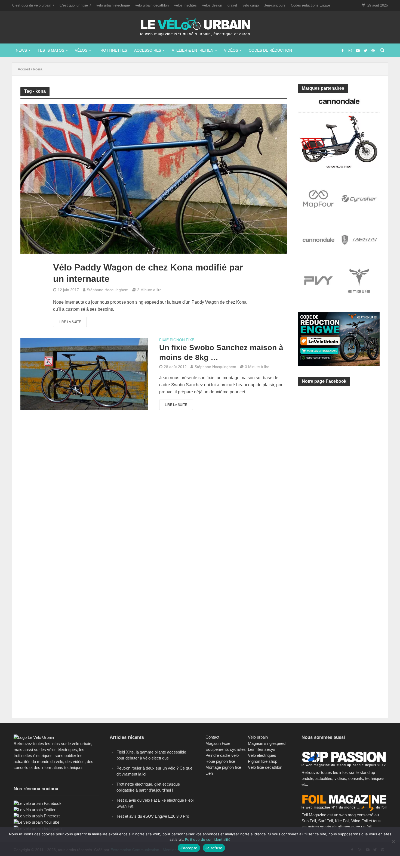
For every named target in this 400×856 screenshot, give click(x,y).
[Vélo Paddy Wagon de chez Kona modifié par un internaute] (153, 178)
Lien (209, 773)
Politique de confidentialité (207, 839)
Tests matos (51, 50)
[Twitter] (35, 809)
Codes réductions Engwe (310, 5)
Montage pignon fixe (223, 767)
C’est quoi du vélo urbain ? (33, 5)
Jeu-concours (274, 5)
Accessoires (147, 50)
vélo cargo (250, 5)
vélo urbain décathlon (152, 5)
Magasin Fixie (217, 743)
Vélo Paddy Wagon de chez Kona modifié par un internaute (148, 273)
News (21, 50)
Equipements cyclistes (225, 749)
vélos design (212, 5)
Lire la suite (70, 322)
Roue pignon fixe (220, 761)
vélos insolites (185, 5)
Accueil (24, 69)
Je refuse (213, 848)
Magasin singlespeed (266, 743)
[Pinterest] (37, 815)
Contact (212, 737)
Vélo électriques (262, 755)
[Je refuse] (393, 841)
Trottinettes (112, 50)
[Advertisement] (339, 442)
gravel (232, 5)
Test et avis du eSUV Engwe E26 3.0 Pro (152, 816)
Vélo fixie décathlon (265, 767)
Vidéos (231, 50)
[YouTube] (36, 822)
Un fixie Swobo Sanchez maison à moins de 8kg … (221, 352)
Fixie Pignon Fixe (176, 340)
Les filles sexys (261, 749)
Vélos (81, 50)
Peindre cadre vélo (222, 755)
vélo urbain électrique (113, 5)
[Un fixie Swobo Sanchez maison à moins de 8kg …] (84, 373)
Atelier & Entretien (192, 50)
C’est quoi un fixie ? (75, 5)
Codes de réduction (270, 50)
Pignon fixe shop (262, 761)
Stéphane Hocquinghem (107, 290)
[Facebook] (37, 803)
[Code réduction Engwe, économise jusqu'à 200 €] (339, 338)
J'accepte (188, 848)
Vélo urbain (258, 737)
